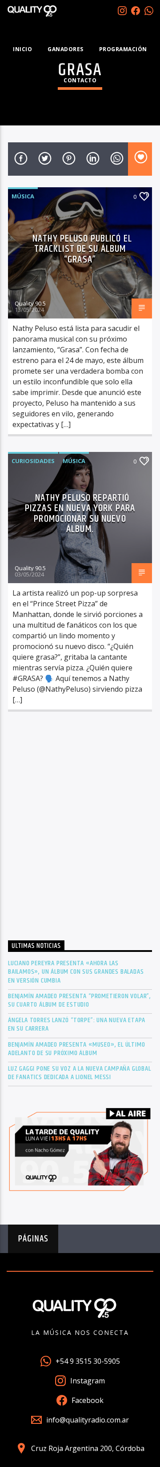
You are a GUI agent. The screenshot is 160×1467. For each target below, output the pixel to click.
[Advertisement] (80, 829)
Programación (123, 49)
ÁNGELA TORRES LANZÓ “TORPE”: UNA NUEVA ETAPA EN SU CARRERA (76, 1024)
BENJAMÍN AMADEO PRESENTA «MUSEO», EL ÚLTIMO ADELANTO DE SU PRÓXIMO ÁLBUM (76, 1048)
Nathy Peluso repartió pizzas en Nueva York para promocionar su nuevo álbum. (80, 513)
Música (23, 196)
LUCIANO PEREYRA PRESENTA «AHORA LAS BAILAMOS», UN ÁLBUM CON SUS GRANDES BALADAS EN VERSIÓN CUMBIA (76, 972)
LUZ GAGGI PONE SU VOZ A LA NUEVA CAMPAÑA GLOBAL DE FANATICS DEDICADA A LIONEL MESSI (79, 1072)
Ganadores (66, 49)
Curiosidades (33, 461)
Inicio (22, 49)
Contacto (80, 80)
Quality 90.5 (30, 303)
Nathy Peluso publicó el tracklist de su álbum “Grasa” (82, 249)
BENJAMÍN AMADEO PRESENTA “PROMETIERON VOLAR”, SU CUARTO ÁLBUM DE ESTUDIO (79, 1000)
